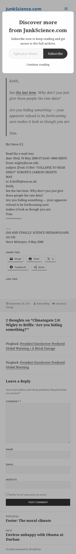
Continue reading (38, 64)
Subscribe (55, 53)
